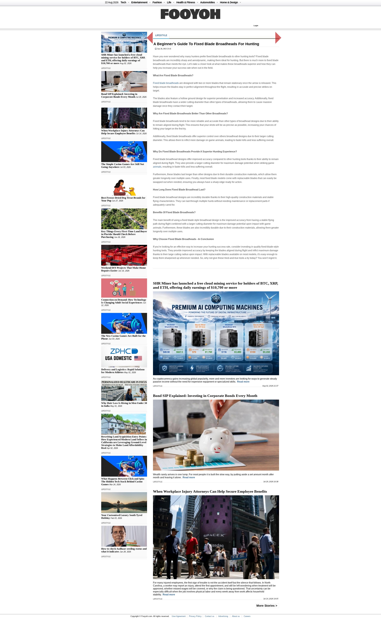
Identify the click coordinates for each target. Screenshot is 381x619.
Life (169, 2)
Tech (123, 2)
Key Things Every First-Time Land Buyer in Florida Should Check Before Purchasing (124, 234)
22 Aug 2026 (111, 2)
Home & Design (229, 2)
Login (256, 25)
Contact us (209, 616)
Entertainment (139, 2)
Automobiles (207, 2)
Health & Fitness (185, 2)
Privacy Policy (195, 616)
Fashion (157, 2)
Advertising (223, 616)
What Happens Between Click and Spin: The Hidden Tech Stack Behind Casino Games (123, 481)
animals (157, 166)
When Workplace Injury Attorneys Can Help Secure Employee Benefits (123, 132)
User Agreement (179, 616)
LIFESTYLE (106, 68)
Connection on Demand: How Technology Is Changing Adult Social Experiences (123, 301)
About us (236, 616)
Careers (247, 616)
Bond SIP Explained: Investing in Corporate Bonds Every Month (119, 95)
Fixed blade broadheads (166, 83)
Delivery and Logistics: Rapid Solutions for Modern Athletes (123, 371)
